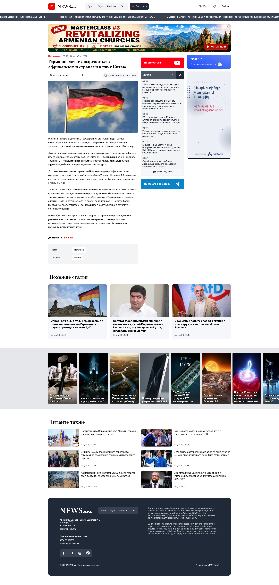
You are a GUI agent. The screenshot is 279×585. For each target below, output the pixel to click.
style (100, 6)
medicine (111, 6)
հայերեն (68, 238)
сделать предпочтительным (122, 75)
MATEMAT (214, 565)
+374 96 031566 (67, 540)
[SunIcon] (214, 6)
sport (90, 6)
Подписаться (152, 62)
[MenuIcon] (51, 6)
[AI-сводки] (180, 75)
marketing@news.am (69, 543)
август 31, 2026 (164, 171)
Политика (54, 56)
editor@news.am (68, 529)
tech (122, 6)
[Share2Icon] (74, 75)
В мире (77, 257)
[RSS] (172, 75)
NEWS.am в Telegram (157, 184)
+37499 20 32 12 (67, 526)
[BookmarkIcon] (81, 75)
